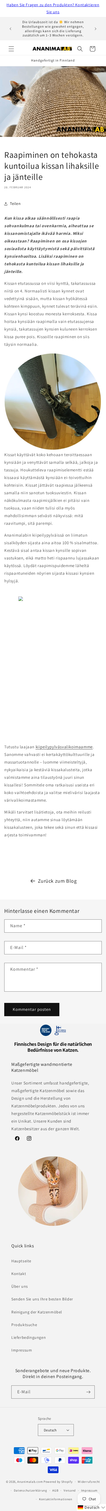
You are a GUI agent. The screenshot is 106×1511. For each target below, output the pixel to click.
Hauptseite (21, 1260)
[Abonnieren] (88, 1392)
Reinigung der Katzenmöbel (36, 1312)
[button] (11, 49)
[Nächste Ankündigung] (95, 29)
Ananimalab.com (30, 1482)
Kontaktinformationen (55, 1499)
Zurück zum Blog (57, 881)
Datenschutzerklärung (30, 1490)
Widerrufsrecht (89, 1482)
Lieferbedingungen (28, 1337)
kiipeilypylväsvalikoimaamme (64, 746)
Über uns (19, 1286)
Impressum (21, 1350)
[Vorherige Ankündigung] (10, 29)
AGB (55, 1490)
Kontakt (18, 1273)
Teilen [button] (15, 203)
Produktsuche (24, 1324)
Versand (70, 1490)
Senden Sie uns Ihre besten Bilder (42, 1299)
